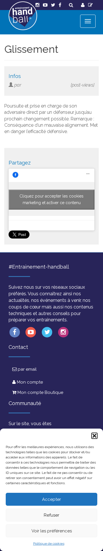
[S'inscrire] (90, 5)
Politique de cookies (48, 544)
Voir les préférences (51, 531)
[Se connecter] (82, 5)
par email (27, 369)
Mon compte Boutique (39, 392)
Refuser (51, 515)
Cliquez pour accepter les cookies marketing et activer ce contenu (51, 199)
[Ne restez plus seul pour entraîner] (23, 15)
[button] (94, 436)
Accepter (51, 499)
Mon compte (29, 382)
